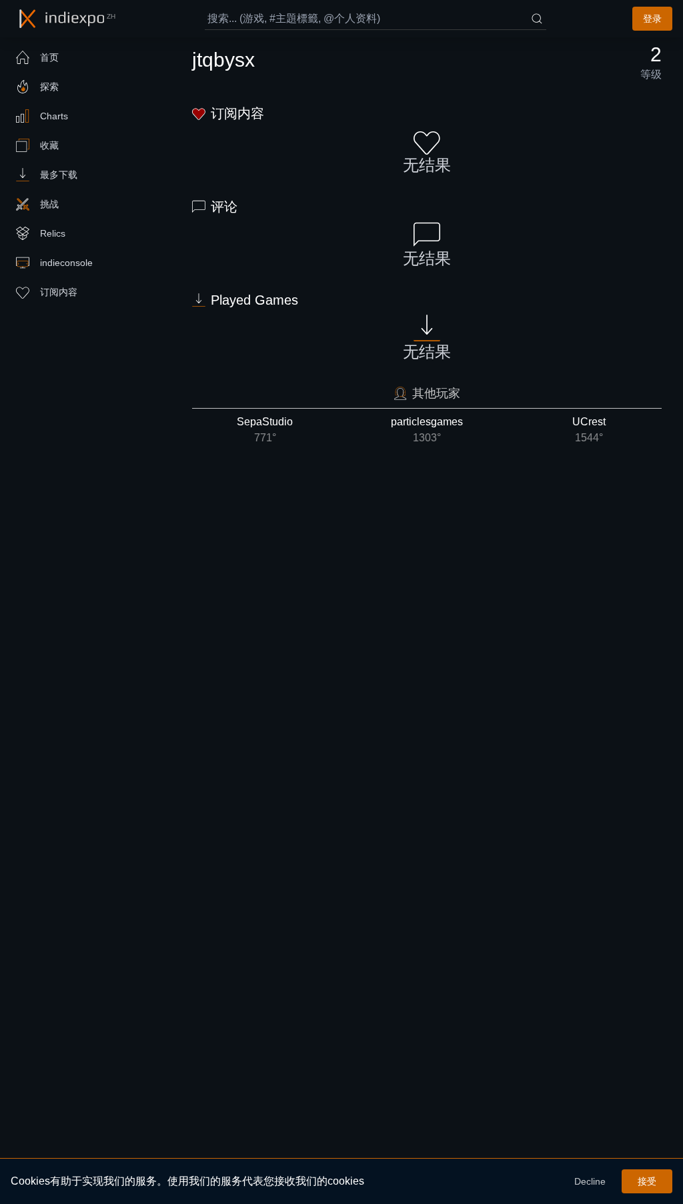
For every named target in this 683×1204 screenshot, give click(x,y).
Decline (590, 1181)
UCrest (589, 429)
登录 (652, 18)
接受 (647, 1181)
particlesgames (427, 429)
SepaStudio (265, 429)
